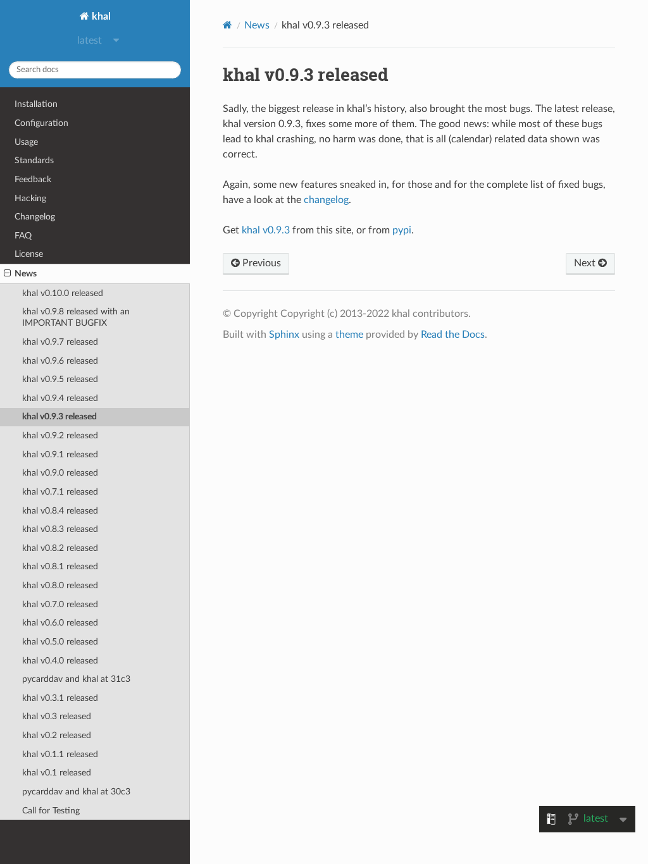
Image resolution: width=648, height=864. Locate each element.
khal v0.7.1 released (60, 492)
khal (100, 16)
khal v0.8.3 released (60, 529)
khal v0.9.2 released (60, 435)
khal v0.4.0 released (60, 660)
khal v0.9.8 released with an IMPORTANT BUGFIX (76, 317)
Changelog (35, 216)
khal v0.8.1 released (60, 566)
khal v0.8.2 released (60, 548)
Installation (36, 104)
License (29, 254)
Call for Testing (51, 810)
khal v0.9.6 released (60, 361)
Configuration (41, 123)
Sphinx (284, 335)
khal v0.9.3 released (59, 416)
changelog (326, 200)
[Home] (227, 25)
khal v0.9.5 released (60, 379)
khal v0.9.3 (266, 230)
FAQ (23, 235)
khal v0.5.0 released (60, 641)
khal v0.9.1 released (60, 454)
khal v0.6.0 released (60, 622)
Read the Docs (453, 335)
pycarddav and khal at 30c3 (76, 791)
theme (349, 335)
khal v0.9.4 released (60, 398)
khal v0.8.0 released (60, 585)
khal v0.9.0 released (60, 473)
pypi (401, 230)
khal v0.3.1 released (60, 698)
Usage (26, 142)
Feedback (33, 179)
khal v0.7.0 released (60, 604)
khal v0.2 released (56, 735)
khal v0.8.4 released (60, 510)
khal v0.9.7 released (60, 342)
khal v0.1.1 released (60, 754)
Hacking (30, 198)
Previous (260, 263)
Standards (34, 160)
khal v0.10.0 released (62, 293)
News (26, 273)
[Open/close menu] (7, 274)
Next (586, 263)
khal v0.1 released (56, 772)
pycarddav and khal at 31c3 (76, 679)
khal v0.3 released (56, 716)
